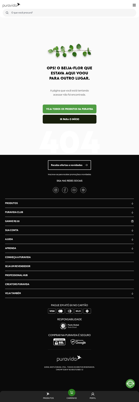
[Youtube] (74, 190)
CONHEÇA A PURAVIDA (18, 257)
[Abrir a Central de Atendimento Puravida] (130, 383)
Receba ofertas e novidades (66, 165)
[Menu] (134, 5)
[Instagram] (56, 190)
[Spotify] (83, 190)
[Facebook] (65, 190)
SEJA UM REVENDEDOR (17, 266)
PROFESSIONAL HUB (16, 275)
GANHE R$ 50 (12, 221)
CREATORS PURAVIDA (17, 284)
